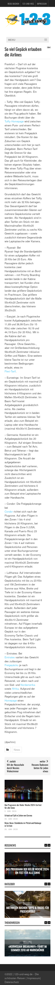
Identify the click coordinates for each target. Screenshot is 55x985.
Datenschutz (12, 982)
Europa (27, 864)
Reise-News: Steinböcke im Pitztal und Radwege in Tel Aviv (23, 824)
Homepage (11, 700)
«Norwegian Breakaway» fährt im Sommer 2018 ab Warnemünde (27, 948)
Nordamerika (27, 685)
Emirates (10, 657)
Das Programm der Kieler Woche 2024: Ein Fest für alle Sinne (23, 806)
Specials (27, 941)
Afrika (15, 688)
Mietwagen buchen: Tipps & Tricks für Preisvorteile (27, 909)
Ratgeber (27, 903)
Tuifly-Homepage (14, 121)
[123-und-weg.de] (27, 26)
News (17, 749)
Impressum (42, 3)
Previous (45, 845)
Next (49, 845)
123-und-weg (28, 3)
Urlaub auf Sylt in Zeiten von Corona (18, 815)
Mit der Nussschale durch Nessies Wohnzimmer (15, 768)
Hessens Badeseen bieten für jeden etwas (40, 768)
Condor (9, 511)
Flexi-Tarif (10, 371)
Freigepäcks (11, 665)
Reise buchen (13, 3)
